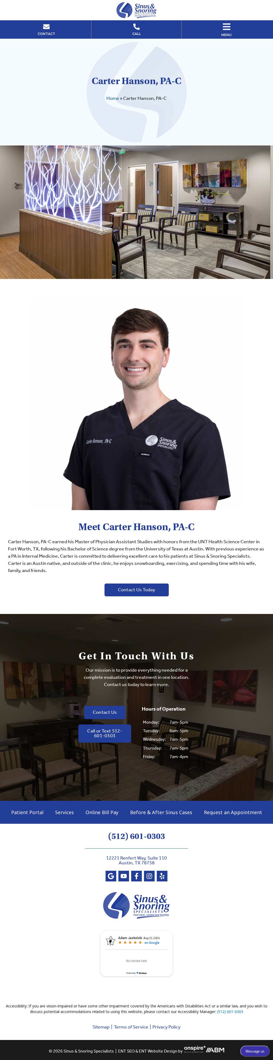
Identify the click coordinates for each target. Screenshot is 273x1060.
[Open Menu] (226, 26)
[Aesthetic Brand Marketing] (215, 1051)
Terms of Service (131, 1027)
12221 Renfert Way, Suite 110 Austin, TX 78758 (136, 861)
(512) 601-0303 (136, 836)
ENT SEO (126, 1051)
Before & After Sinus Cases (161, 812)
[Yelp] (162, 876)
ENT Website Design (158, 1051)
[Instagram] (149, 876)
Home (112, 98)
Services (64, 812)
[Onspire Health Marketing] (195, 1051)
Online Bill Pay (102, 812)
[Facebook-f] (136, 876)
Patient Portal (27, 812)
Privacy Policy (166, 1027)
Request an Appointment (233, 812)
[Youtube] (123, 876)
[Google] (111, 876)
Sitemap (101, 1027)
